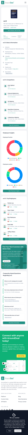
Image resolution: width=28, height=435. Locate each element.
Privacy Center (22, 401)
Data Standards (22, 399)
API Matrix (4, 401)
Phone (10, 206)
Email (15, 206)
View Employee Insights (14, 190)
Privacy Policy (16, 427)
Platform (3, 396)
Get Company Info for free (14, 30)
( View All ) (15, 69)
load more (13, 27)
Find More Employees (14, 239)
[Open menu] (25, 2)
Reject (9, 430)
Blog (19, 396)
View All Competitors (14, 125)
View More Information (14, 322)
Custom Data (4, 399)
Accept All (17, 430)
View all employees (12, 88)
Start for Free (6, 261)
